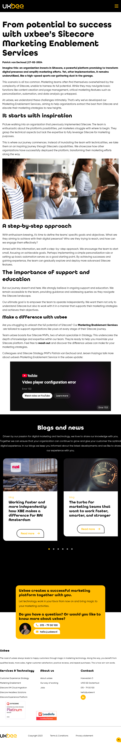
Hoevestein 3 (87, 678)
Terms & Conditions (59, 736)
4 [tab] (62, 549)
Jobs (42, 687)
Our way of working (49, 683)
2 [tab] (53, 549)
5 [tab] (67, 549)
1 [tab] (49, 549)
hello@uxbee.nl (48, 631)
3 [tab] (58, 549)
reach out (44, 343)
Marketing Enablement (10, 683)
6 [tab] (72, 549)
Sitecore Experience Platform (13, 697)
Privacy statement (84, 736)
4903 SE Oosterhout (90, 683)
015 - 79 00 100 (49, 625)
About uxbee (46, 678)
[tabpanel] (30, 499)
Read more (28, 533)
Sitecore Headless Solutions (13, 692)
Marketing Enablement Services (98, 325)
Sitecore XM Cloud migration (13, 687)
